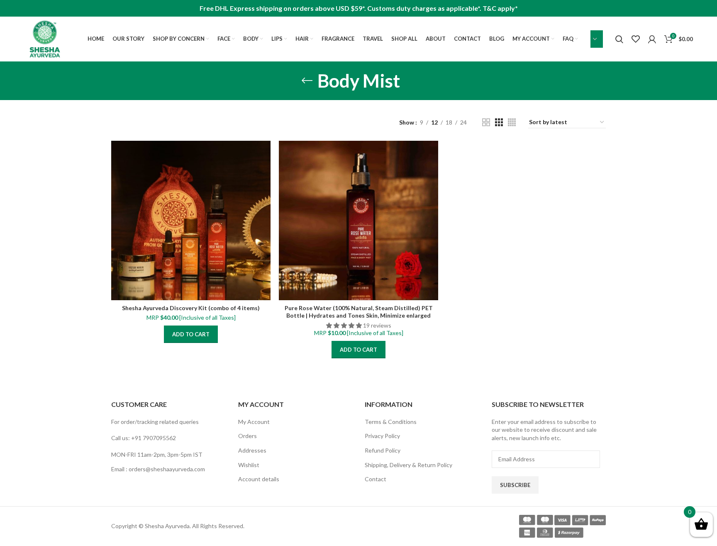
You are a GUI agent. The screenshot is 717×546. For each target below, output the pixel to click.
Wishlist (248, 464)
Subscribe (515, 485)
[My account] (652, 39)
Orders (247, 435)
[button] (344, 325)
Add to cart (191, 334)
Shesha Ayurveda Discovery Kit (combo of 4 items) (191, 307)
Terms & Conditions (391, 421)
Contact (375, 478)
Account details (258, 478)
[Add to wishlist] (264, 173)
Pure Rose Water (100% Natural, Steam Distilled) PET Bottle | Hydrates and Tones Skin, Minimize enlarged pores (359, 315)
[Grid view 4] (512, 122)
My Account (254, 421)
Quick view (264, 154)
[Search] (619, 39)
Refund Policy (382, 450)
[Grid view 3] (499, 122)
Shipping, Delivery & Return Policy (408, 464)
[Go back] (307, 80)
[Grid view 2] (486, 122)
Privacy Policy (382, 435)
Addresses (252, 450)
